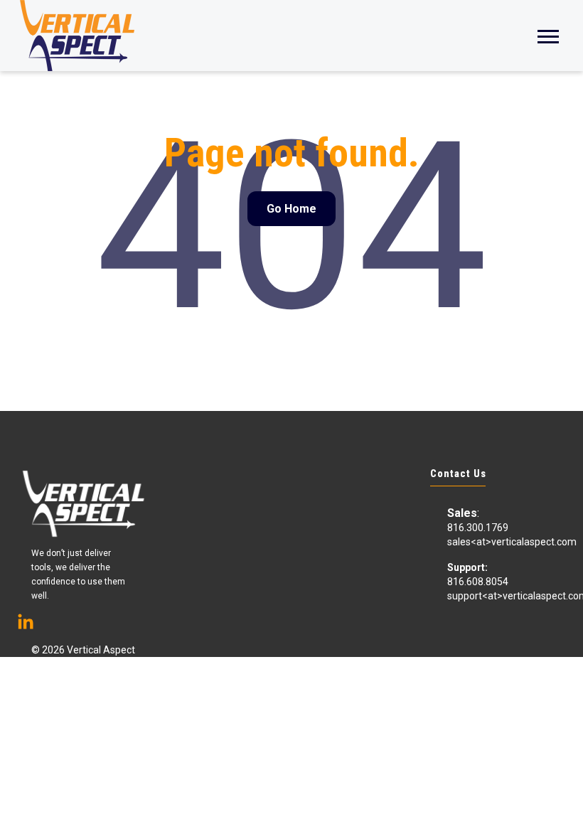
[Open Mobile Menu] (548, 35)
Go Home (291, 208)
